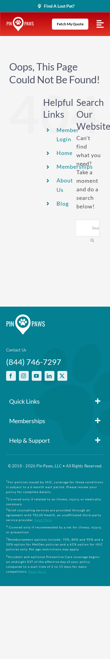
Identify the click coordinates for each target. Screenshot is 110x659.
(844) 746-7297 (33, 362)
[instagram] (24, 376)
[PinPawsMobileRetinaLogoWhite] (20, 19)
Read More (43, 520)
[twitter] (62, 376)
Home (64, 152)
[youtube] (37, 376)
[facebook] (11, 376)
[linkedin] (49, 376)
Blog (63, 203)
